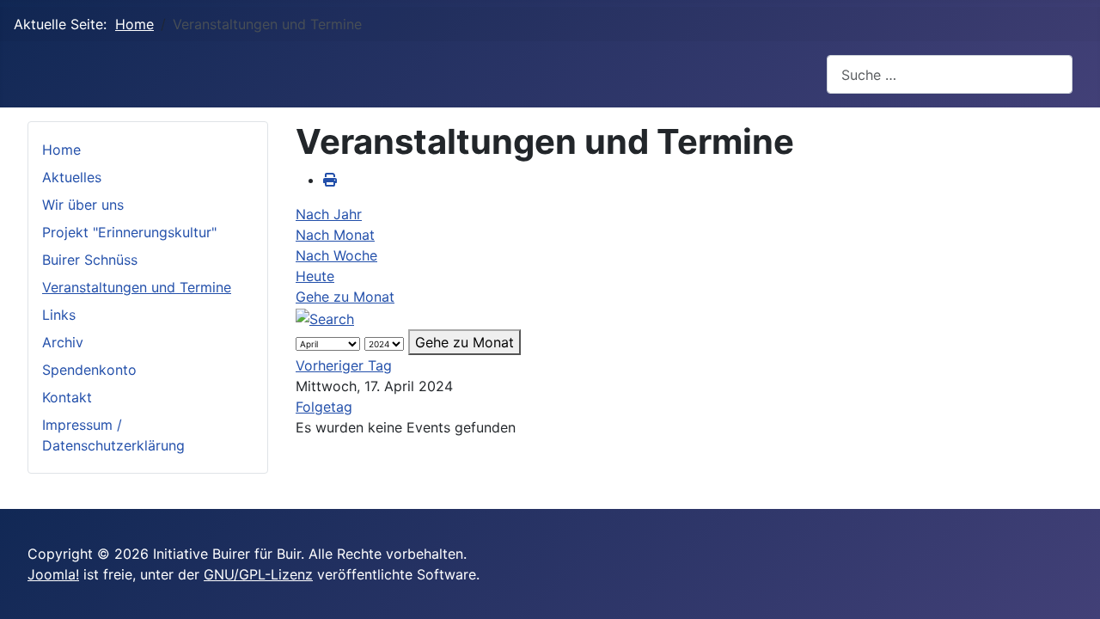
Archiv (62, 342)
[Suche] (325, 317)
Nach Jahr (329, 214)
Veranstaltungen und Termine (136, 287)
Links (59, 314)
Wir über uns (83, 204)
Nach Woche (336, 255)
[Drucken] (330, 179)
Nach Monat (335, 234)
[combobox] (949, 74)
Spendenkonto (89, 369)
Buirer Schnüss (90, 259)
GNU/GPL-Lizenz (258, 574)
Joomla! (53, 574)
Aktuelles (71, 177)
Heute (315, 276)
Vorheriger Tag (344, 365)
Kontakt (67, 397)
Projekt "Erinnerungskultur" (129, 232)
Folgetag (324, 406)
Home (61, 149)
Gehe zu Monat (345, 296)
